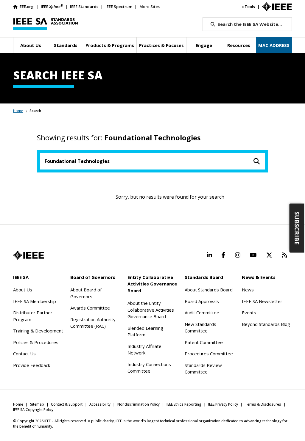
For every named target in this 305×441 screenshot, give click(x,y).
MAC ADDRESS (274, 45)
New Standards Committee (200, 327)
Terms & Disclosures (263, 404)
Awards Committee (90, 308)
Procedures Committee (209, 354)
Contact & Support (67, 404)
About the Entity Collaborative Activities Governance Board (150, 309)
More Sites (149, 6)
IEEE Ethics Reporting (183, 404)
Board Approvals (202, 301)
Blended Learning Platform (145, 331)
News (248, 290)
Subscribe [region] (297, 227)
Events (249, 313)
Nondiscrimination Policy (138, 404)
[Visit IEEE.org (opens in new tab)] (28, 255)
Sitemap (37, 404)
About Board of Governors (86, 293)
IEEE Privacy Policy (223, 404)
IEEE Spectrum (118, 6)
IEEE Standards (84, 6)
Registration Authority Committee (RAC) (93, 322)
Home (18, 110)
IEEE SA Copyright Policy (33, 409)
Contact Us (24, 354)
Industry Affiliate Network (144, 349)
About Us (22, 290)
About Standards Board (209, 290)
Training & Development (38, 331)
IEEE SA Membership (34, 301)
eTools (248, 6)
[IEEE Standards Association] (45, 24)
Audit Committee (202, 313)
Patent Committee (204, 342)
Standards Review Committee (203, 368)
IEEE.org (26, 6)
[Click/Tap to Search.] (256, 161)
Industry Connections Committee (149, 367)
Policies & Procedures (35, 342)
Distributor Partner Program (32, 316)
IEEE (52, 6)
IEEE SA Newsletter (262, 301)
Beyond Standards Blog (266, 324)
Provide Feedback (31, 365)
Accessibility (100, 404)
